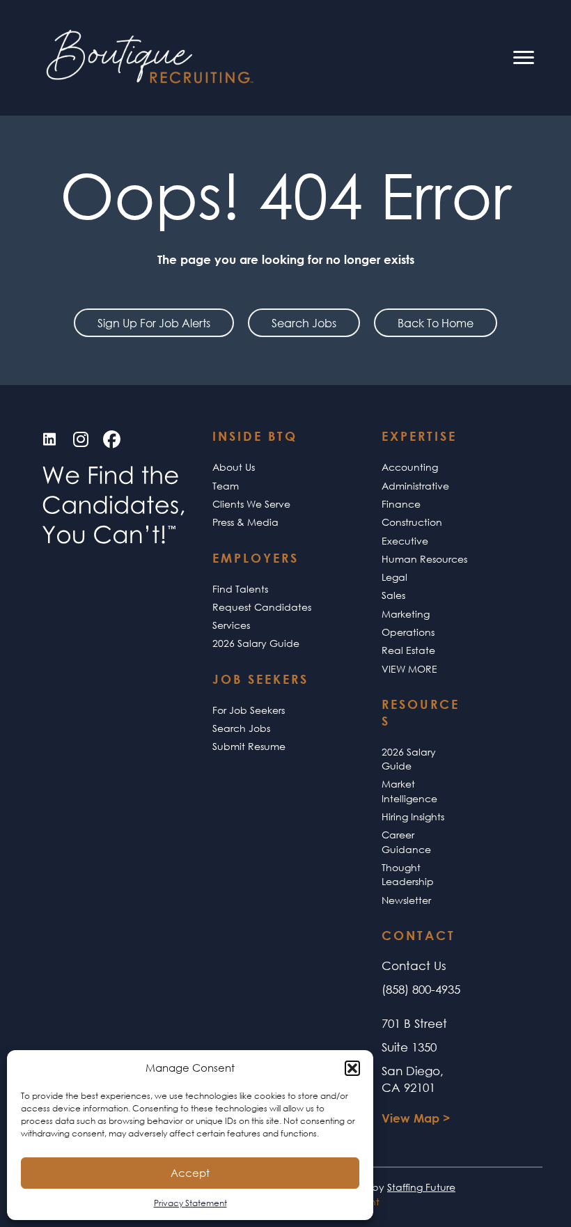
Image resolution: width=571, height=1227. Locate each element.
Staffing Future (421, 1187)
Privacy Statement (190, 1203)
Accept (190, 1173)
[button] (352, 1068)
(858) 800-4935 (421, 989)
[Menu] (524, 58)
